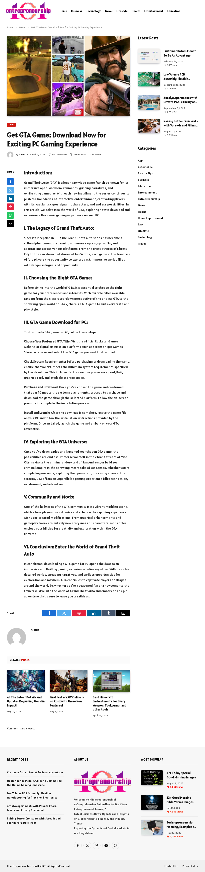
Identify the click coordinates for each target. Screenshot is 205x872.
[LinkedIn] (10, 198)
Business (76, 11)
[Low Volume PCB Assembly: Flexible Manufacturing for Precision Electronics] (149, 79)
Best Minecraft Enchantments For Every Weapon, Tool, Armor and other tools (109, 703)
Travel (109, 11)
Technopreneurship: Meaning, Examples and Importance (182, 824)
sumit (22, 154)
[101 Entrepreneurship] (28, 11)
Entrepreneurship (149, 199)
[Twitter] (10, 190)
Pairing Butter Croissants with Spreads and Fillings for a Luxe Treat (181, 123)
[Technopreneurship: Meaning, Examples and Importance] (152, 827)
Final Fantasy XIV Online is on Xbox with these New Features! (67, 701)
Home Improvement (150, 218)
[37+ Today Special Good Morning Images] (152, 777)
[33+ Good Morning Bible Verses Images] (152, 802)
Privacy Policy (190, 866)
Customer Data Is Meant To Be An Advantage (180, 53)
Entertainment (153, 11)
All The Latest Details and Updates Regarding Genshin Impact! (26, 701)
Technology (93, 11)
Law (140, 224)
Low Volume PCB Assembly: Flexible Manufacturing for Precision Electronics (178, 76)
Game (11, 124)
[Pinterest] (10, 206)
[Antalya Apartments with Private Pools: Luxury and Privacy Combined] (149, 102)
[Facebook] (10, 181)
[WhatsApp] (10, 215)
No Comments (59, 154)
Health (136, 11)
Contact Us (170, 866)
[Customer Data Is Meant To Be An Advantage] (149, 56)
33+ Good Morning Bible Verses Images (180, 800)
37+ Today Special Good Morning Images (181, 775)
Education (173, 11)
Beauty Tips (145, 173)
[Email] (10, 223)
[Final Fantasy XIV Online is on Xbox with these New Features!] (68, 681)
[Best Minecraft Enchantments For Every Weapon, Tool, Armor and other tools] (111, 681)
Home (63, 11)
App (140, 160)
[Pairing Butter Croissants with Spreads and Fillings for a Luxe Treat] (149, 126)
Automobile (145, 167)
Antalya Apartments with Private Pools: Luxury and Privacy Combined (180, 100)
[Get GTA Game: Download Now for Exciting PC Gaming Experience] (68, 76)
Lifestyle (122, 11)
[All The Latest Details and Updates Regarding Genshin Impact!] (26, 681)
